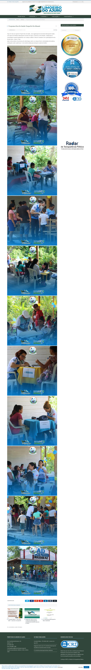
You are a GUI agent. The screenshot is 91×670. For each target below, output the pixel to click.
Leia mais (60, 667)
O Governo (44, 16)
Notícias (55, 30)
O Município (32, 16)
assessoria (70, 652)
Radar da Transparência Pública (76, 659)
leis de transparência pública (67, 656)
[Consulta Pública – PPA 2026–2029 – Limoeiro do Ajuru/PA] (14, 613)
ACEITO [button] (86, 667)
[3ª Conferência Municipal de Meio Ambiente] (49, 613)
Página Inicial (21, 16)
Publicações (55, 16)
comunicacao (12, 30)
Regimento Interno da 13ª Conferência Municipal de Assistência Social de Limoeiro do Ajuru (32, 621)
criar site (69, 650)
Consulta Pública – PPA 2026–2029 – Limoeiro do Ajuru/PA (35, 1)
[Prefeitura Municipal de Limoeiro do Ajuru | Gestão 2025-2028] (46, 9)
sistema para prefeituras (78, 650)
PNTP (66, 659)
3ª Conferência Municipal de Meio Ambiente (49, 620)
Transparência (68, 16)
